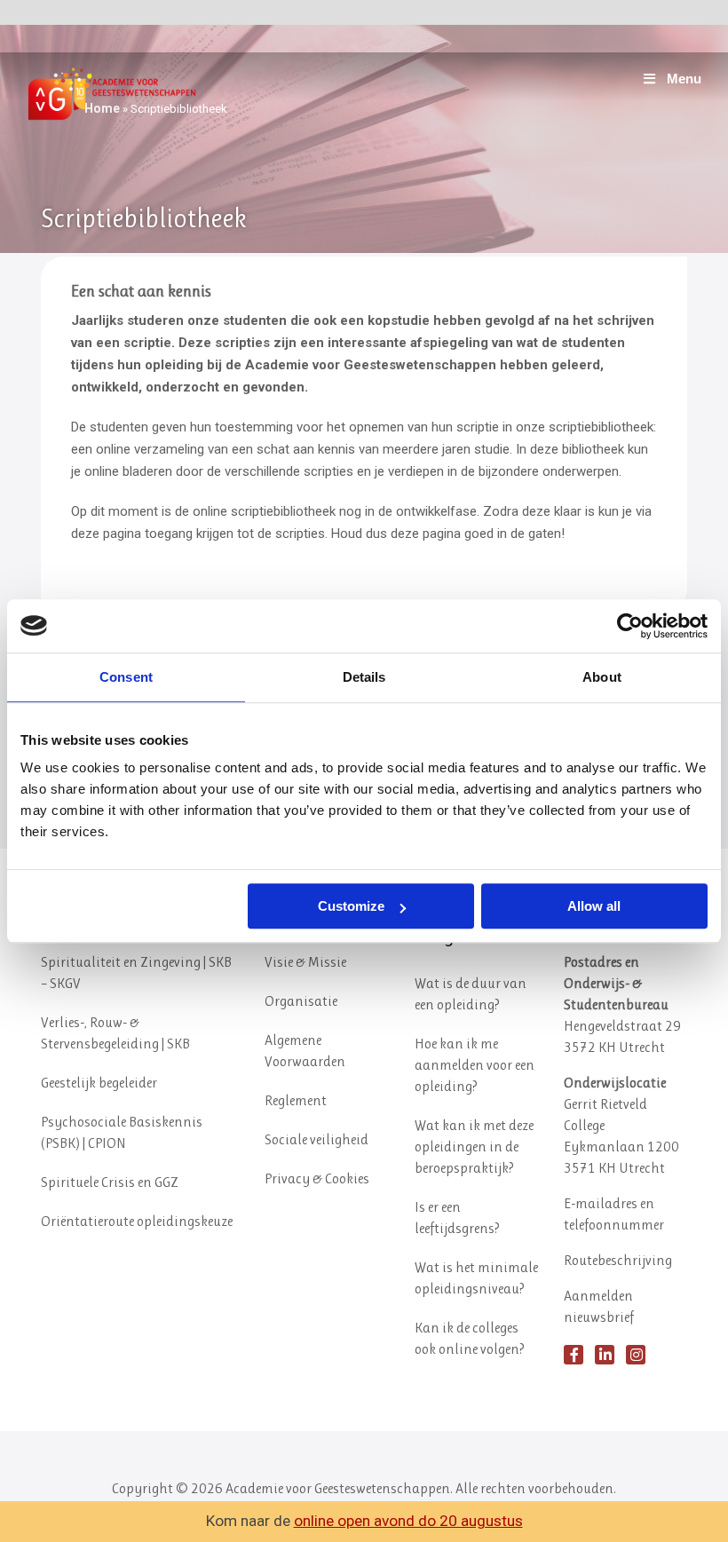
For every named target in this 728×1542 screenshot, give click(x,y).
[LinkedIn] (605, 1355)
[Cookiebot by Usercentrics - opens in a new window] (630, 626)
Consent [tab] (126, 676)
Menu (684, 78)
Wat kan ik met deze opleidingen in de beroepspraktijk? (474, 1146)
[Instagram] (636, 1355)
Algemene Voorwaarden (305, 1051)
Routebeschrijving (618, 1260)
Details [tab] (364, 676)
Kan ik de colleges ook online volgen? (470, 1338)
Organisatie (301, 1000)
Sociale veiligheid (316, 1139)
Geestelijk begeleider (99, 1082)
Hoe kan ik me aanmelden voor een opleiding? (474, 1065)
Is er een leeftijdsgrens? (457, 1217)
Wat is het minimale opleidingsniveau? (476, 1278)
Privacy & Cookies (317, 1178)
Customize (351, 905)
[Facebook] (574, 1355)
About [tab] (601, 676)
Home (102, 108)
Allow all (594, 905)
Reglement (296, 1100)
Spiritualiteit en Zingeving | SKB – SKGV (136, 972)
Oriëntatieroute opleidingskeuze (137, 1221)
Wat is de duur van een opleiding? (470, 994)
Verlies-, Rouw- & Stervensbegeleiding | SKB (115, 1033)
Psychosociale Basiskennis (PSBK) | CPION (121, 1132)
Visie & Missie (305, 961)
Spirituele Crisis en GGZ (109, 1182)
